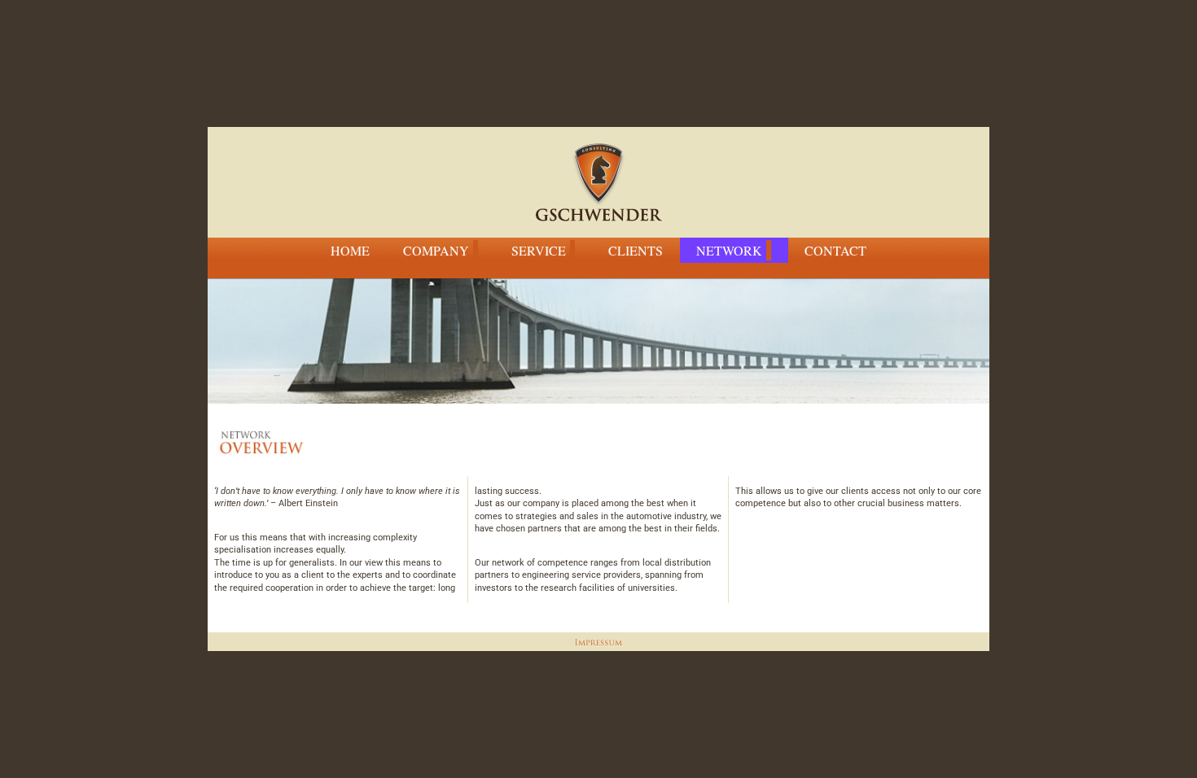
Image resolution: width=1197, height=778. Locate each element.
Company (436, 250)
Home (350, 250)
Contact (835, 250)
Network (729, 250)
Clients (635, 250)
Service (538, 250)
